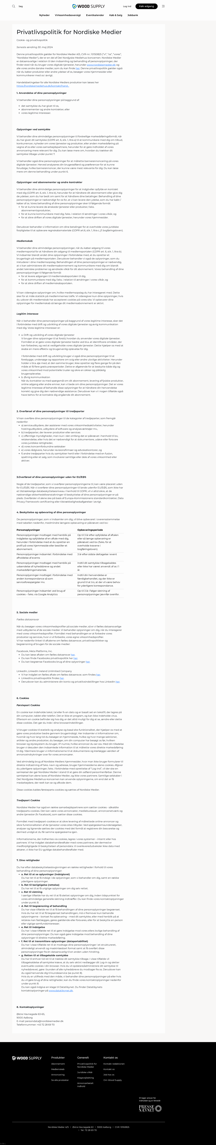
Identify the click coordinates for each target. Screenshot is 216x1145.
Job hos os (108, 1074)
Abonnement (58, 1063)
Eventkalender (95, 15)
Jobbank (133, 15)
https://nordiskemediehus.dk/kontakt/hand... (43, 86)
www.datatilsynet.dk (61, 990)
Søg (21, 6)
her (78, 68)
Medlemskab (57, 1069)
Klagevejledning (85, 1077)
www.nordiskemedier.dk (101, 64)
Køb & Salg (115, 15)
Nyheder (44, 15)
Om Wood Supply (112, 1080)
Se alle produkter (60, 1080)
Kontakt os (109, 1069)
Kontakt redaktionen (114, 1063)
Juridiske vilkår (85, 1072)
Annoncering (58, 1074)
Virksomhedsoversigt (68, 15)
